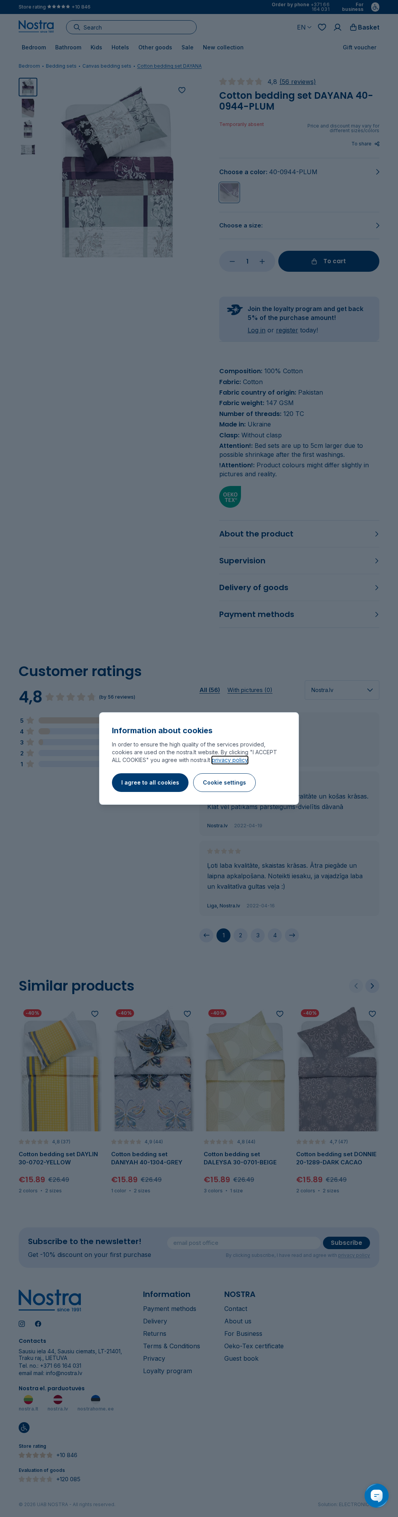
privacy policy (230, 760)
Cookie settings (224, 782)
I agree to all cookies (150, 782)
